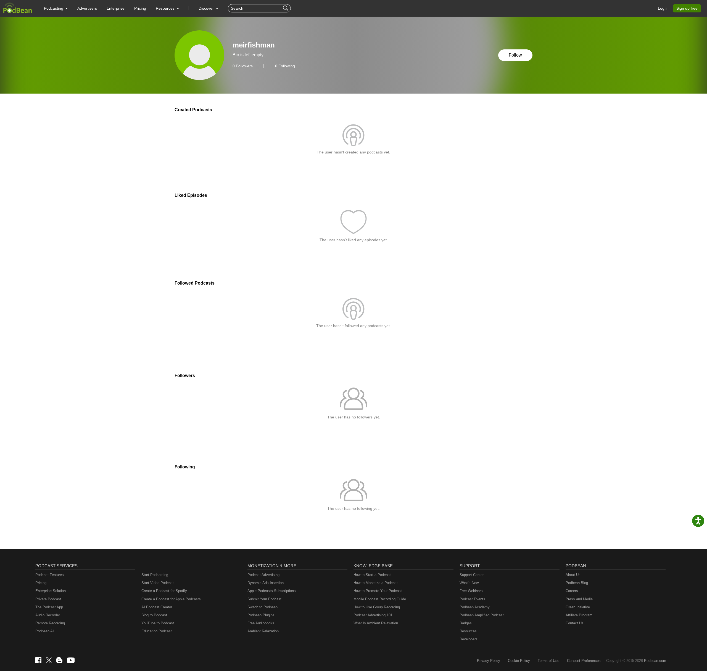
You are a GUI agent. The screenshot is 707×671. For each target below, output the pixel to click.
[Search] (286, 8)
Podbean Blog (577, 583)
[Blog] (59, 660)
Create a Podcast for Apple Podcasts (171, 599)
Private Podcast (48, 599)
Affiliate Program (579, 615)
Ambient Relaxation (263, 631)
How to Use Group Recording (377, 607)
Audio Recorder (47, 615)
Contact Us (575, 623)
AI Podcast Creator (156, 607)
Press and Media (579, 599)
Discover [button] (207, 8)
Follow (515, 55)
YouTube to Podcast (157, 623)
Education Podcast (156, 631)
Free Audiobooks (260, 623)
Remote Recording (50, 623)
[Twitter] (49, 660)
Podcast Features (49, 575)
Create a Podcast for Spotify (164, 591)
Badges (466, 623)
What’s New (469, 583)
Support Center (472, 575)
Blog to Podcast (154, 615)
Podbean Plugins (261, 615)
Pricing (140, 8)
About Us (573, 575)
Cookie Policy (519, 661)
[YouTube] (71, 660)
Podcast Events (472, 599)
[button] (56, 8)
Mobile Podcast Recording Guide (380, 599)
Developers (469, 639)
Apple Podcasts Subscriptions (271, 591)
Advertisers (87, 8)
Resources (468, 631)
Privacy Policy (488, 661)
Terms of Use (548, 661)
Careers (572, 591)
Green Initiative (578, 607)
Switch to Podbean (262, 607)
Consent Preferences (584, 661)
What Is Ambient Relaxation (376, 623)
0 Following (285, 66)
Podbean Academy (475, 607)
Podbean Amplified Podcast (482, 615)
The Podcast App (49, 607)
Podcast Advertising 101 (373, 615)
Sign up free (687, 8)
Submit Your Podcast (264, 599)
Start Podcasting (154, 575)
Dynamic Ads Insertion (265, 583)
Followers (243, 66)
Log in (663, 8)
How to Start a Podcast (372, 575)
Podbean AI (44, 631)
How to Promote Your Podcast (378, 591)
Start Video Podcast (157, 583)
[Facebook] (38, 660)
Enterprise (116, 8)
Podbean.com (655, 661)
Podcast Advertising (263, 575)
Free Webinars (471, 591)
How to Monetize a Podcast (376, 583)
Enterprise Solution (50, 591)
